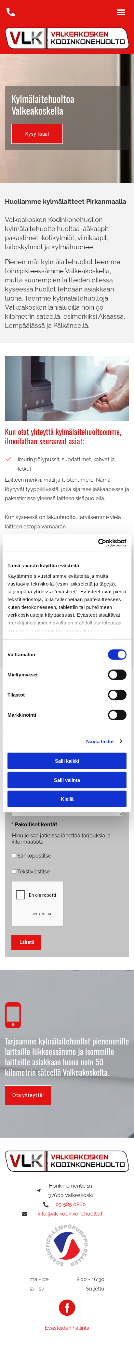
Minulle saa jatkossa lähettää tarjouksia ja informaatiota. (61, 839)
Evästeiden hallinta (67, 1328)
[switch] (117, 675)
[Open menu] (120, 12)
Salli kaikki (67, 761)
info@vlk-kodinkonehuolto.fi (70, 1214)
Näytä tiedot (100, 741)
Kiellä (67, 799)
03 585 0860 (71, 1204)
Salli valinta (67, 780)
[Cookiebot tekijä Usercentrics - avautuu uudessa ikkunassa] (98, 542)
